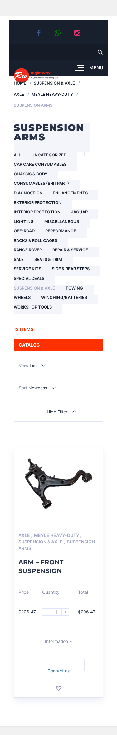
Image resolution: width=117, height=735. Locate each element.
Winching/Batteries (64, 297)
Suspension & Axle (54, 83)
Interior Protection (37, 211)
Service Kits (27, 268)
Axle (19, 94)
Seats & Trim (48, 259)
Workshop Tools (33, 307)
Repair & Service (70, 249)
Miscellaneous (61, 221)
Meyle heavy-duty (52, 94)
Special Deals (29, 278)
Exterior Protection (37, 202)
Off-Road (24, 230)
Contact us (58, 670)
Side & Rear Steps (71, 268)
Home (20, 83)
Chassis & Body (30, 173)
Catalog (29, 344)
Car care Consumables (40, 164)
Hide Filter (57, 411)
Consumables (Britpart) (41, 183)
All (17, 154)
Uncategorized (49, 154)
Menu (96, 68)
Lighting (24, 221)
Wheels (22, 297)
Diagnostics (28, 192)
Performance (60, 230)
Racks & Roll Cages (35, 240)
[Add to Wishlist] (58, 688)
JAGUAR (79, 211)
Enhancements (70, 192)
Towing (74, 288)
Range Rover (28, 249)
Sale (19, 259)
